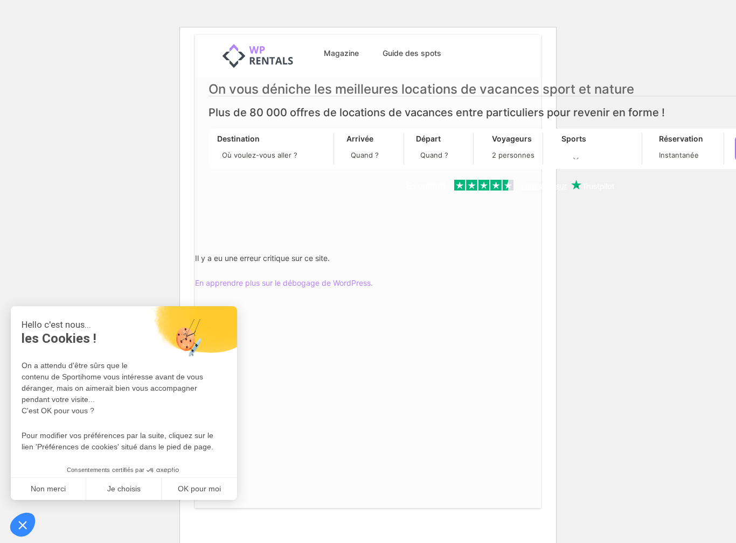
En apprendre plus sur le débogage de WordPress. (284, 282)
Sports (573, 138)
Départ (428, 138)
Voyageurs (512, 138)
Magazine (341, 53)
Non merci (48, 488)
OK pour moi (199, 488)
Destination (238, 138)
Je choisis (124, 488)
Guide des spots (412, 53)
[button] (23, 525)
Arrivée (359, 138)
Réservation (681, 138)
